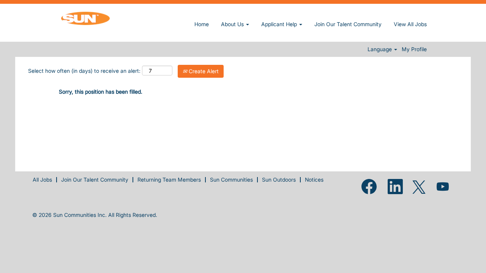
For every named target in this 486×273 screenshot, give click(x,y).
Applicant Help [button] (279, 24)
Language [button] (380, 49)
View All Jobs (410, 24)
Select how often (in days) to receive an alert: (84, 70)
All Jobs (42, 179)
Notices (314, 179)
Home (201, 24)
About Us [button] (233, 24)
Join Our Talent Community (348, 24)
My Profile (414, 49)
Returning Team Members (169, 179)
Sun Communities (231, 179)
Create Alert (203, 71)
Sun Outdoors (279, 179)
